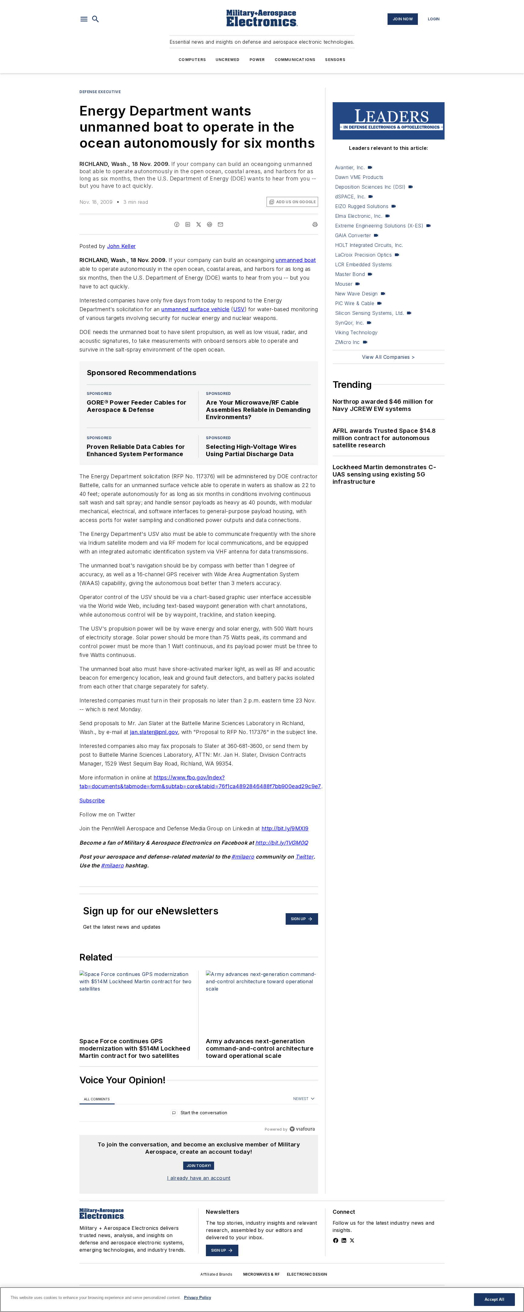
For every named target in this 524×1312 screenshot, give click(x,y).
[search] (95, 19)
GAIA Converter (353, 235)
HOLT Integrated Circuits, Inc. (369, 245)
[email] (220, 224)
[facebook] (177, 224)
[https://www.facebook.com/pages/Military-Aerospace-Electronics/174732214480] (336, 1240)
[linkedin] (188, 224)
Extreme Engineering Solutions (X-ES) (379, 226)
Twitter (304, 856)
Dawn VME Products (359, 177)
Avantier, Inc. (350, 167)
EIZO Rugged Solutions (361, 206)
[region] (198, 1114)
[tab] (97, 1099)
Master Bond (350, 274)
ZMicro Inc (347, 342)
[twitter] (199, 224)
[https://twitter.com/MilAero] (352, 1240)
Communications (295, 59)
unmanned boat (296, 260)
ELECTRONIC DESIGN (307, 1274)
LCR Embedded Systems (363, 264)
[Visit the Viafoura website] (302, 1129)
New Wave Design (356, 294)
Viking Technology (356, 332)
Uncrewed (228, 59)
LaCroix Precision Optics (363, 255)
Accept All (494, 1299)
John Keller (121, 246)
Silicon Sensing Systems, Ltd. (369, 313)
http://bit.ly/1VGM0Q (281, 842)
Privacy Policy (197, 1297)
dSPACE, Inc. (350, 196)
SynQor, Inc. (349, 323)
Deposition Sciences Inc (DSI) (370, 187)
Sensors (335, 59)
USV (239, 309)
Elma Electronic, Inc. (358, 216)
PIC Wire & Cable (354, 303)
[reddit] (210, 224)
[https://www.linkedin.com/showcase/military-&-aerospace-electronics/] (344, 1240)
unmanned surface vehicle (195, 309)
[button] (84, 19)
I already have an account (198, 1178)
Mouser (343, 284)
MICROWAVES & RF (261, 1274)
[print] (315, 224)
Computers (192, 59)
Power (257, 59)
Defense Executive (100, 91)
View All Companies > (388, 357)
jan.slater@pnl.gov (154, 732)
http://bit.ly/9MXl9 (285, 828)
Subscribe (92, 800)
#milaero (242, 856)
